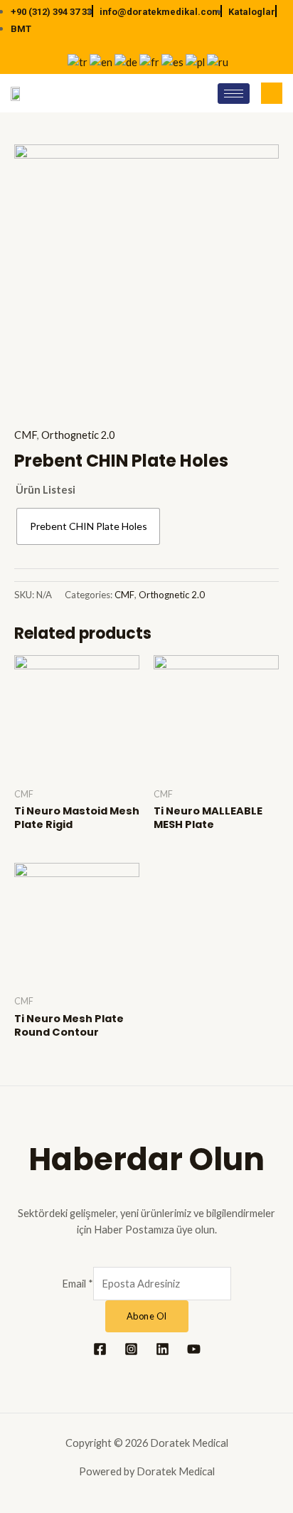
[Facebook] (100, 1349)
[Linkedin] (162, 1349)
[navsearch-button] (271, 93)
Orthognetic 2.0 (77, 435)
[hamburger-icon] (234, 93)
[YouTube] (194, 1349)
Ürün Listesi (45, 490)
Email (77, 1284)
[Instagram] (131, 1349)
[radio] (88, 526)
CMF (25, 435)
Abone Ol (147, 1316)
